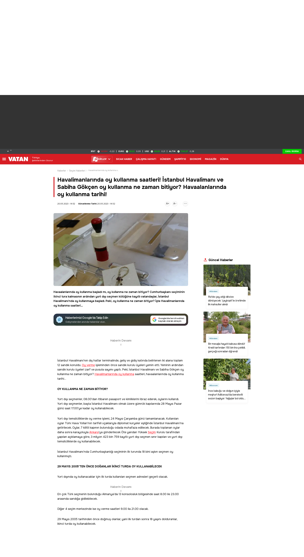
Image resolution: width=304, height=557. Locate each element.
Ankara (94, 432)
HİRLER (100, 159)
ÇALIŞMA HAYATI (146, 159)
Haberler (61, 170)
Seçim (152, 432)
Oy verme (88, 365)
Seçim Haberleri (77, 170)
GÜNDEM (165, 159)
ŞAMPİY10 (180, 159)
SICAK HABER (124, 159)
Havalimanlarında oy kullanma (114, 374)
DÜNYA (224, 159)
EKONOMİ (195, 159)
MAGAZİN (210, 159)
